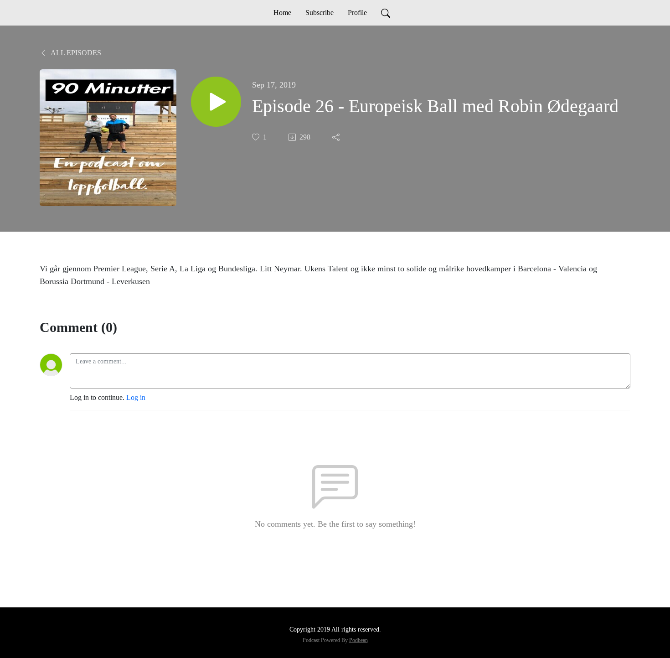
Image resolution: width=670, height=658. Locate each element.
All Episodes (75, 53)
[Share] (336, 137)
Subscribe (319, 12)
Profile (357, 12)
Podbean (358, 640)
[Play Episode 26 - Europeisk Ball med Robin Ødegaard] (216, 102)
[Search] (385, 13)
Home (282, 12)
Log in (135, 397)
